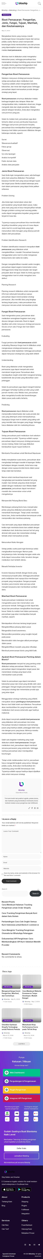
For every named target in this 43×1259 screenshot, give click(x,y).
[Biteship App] (8, 1189)
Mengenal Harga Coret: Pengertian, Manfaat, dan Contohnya (11, 993)
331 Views (28, 1038)
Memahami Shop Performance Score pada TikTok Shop (30, 1027)
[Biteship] (21, 3)
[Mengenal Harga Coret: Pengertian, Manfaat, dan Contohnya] (11, 982)
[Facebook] (32, 808)
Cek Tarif (5, 1229)
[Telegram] (39, 1245)
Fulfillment (25, 1210)
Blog (3, 1206)
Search (4, 889)
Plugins (24, 1206)
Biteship (21, 790)
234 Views (8, 1001)
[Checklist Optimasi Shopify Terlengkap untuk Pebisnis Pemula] (11, 1015)
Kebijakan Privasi (28, 1233)
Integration (26, 1214)
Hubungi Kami (27, 1229)
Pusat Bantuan (27, 1225)
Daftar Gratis (21, 1148)
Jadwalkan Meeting (21, 1156)
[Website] (29, 808)
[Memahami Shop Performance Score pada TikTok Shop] (31, 1015)
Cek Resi (5, 1225)
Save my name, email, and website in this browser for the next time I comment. (22, 874)
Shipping (25, 1202)
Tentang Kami (7, 1202)
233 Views (8, 1038)
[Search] (39, 3)
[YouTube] (37, 808)
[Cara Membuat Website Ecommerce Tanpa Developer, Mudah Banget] (31, 982)
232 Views (28, 1004)
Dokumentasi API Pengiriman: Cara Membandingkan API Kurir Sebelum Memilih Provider (21, 941)
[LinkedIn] (30, 1245)
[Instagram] (34, 808)
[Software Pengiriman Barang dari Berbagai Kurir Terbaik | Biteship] (10, 1172)
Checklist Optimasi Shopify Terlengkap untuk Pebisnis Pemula (11, 1027)
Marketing (6, 15)
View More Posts (21, 792)
